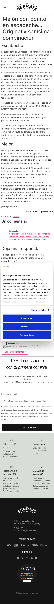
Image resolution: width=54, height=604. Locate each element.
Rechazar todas (27, 335)
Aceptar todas (27, 318)
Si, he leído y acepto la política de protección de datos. (25, 401)
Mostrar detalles (38, 310)
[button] (5, 7)
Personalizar (25, 327)
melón (16, 216)
